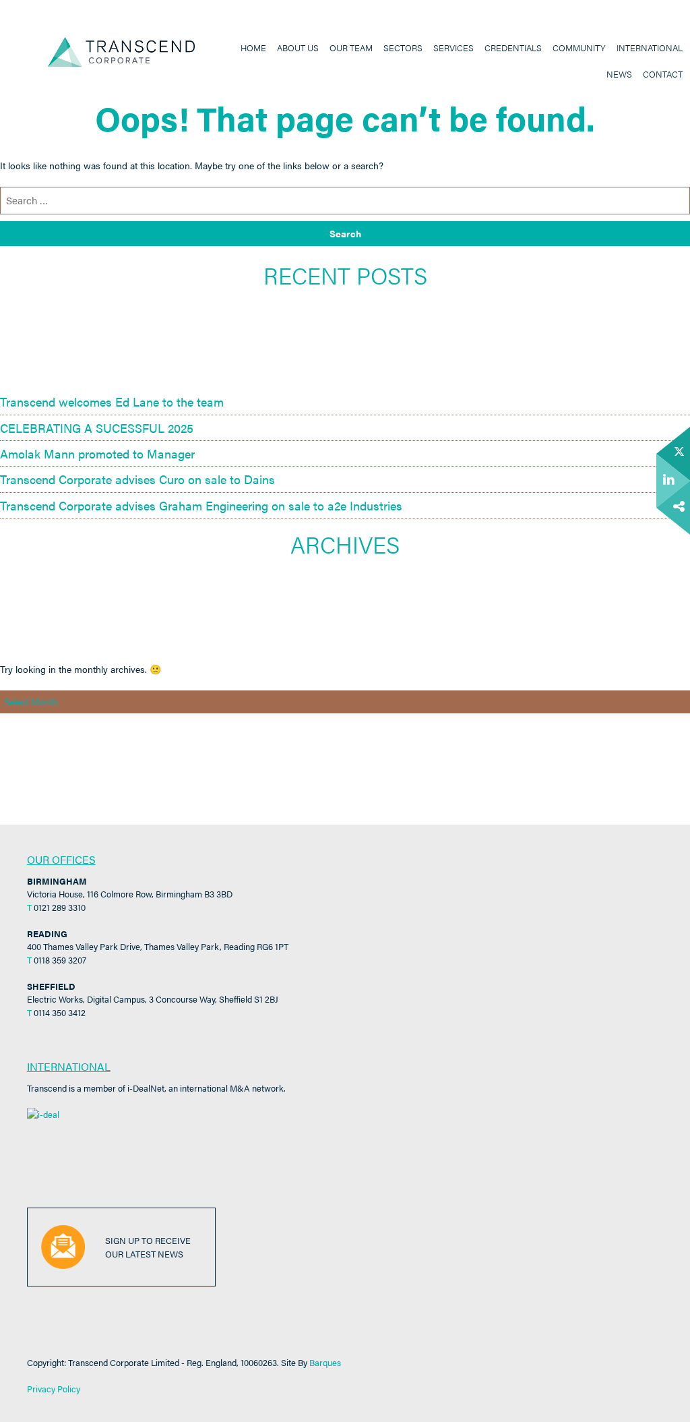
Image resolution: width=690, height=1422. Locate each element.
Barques (325, 1362)
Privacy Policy (53, 1388)
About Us (298, 48)
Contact (663, 74)
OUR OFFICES (61, 859)
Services (453, 48)
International (650, 48)
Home (253, 48)
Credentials (513, 48)
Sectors (402, 48)
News (619, 74)
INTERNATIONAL (69, 1066)
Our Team (351, 48)
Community (579, 48)
